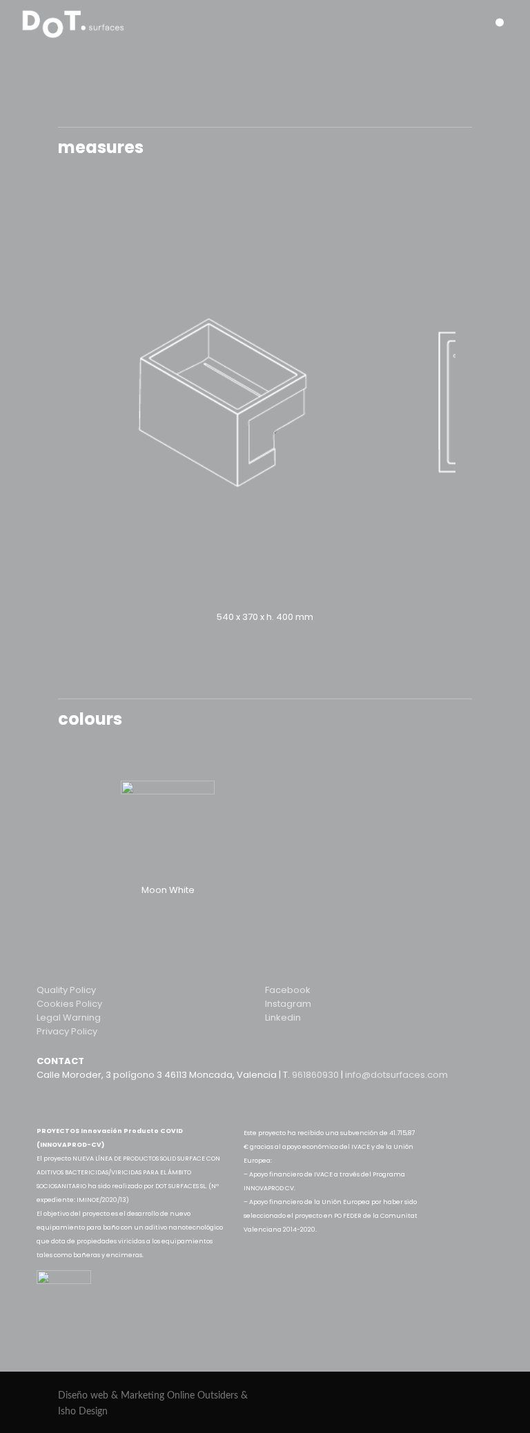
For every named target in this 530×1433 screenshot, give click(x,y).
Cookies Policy (69, 1003)
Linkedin (283, 1017)
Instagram (288, 1003)
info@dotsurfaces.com (396, 1074)
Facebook (288, 989)
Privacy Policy (67, 1031)
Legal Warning (69, 1017)
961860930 (316, 1074)
